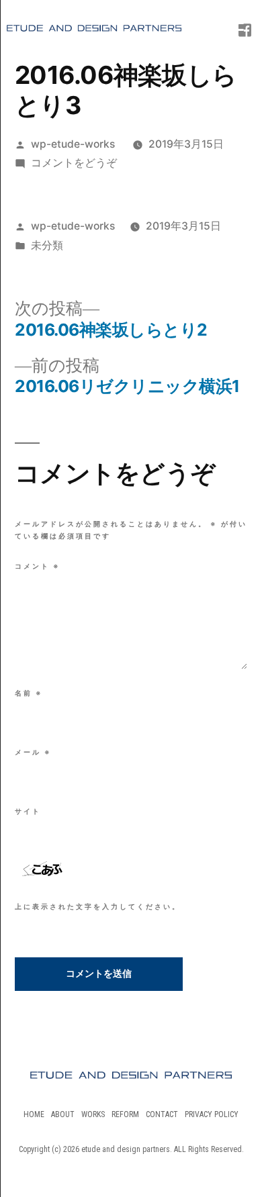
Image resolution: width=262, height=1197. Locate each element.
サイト (28, 811)
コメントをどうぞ (74, 162)
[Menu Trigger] (235, 23)
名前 (29, 693)
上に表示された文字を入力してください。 (98, 906)
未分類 (47, 245)
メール (33, 752)
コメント (37, 566)
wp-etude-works (73, 144)
